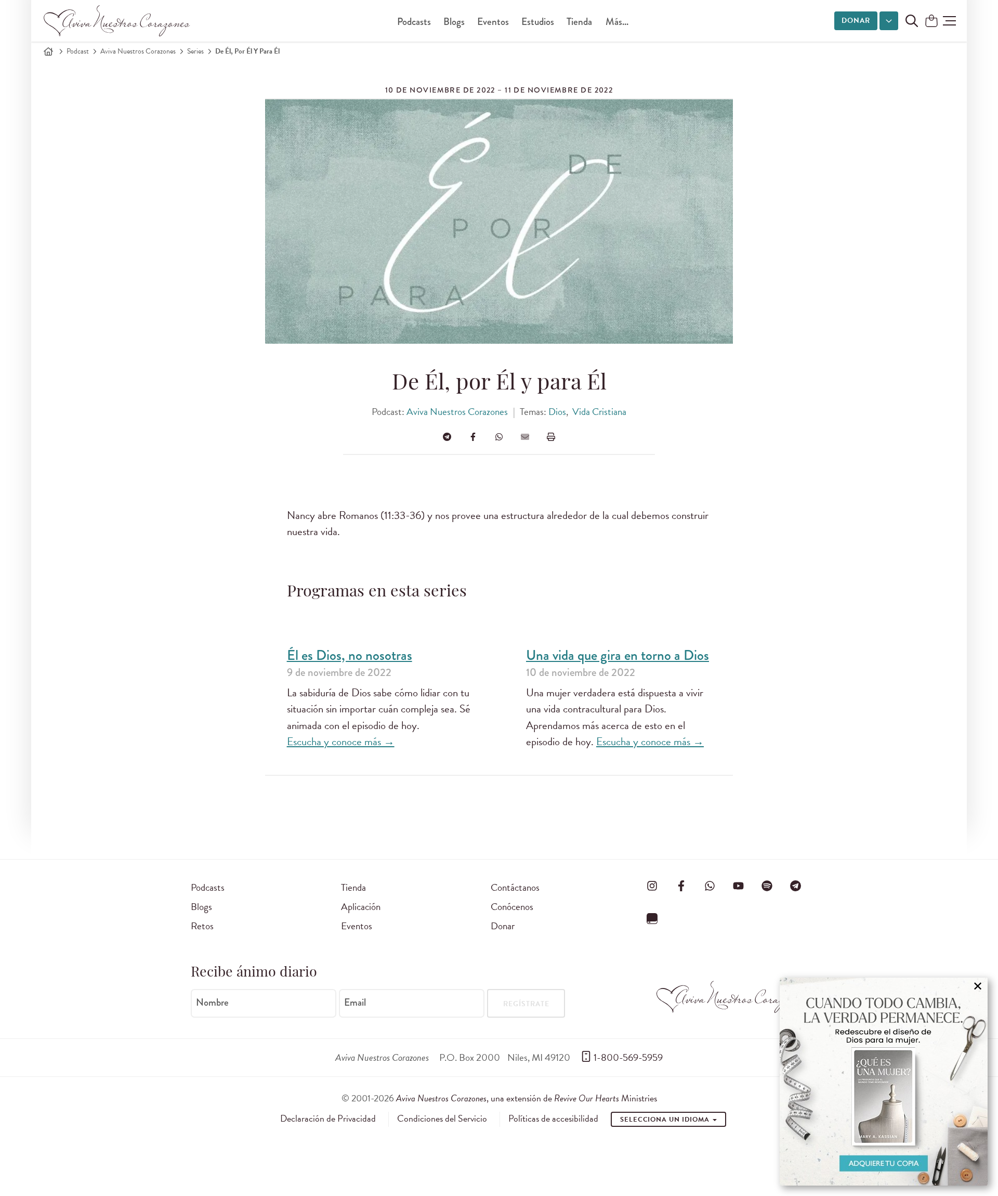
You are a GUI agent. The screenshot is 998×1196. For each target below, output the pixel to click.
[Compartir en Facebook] (473, 437)
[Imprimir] (551, 437)
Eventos (493, 22)
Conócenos (512, 906)
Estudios (537, 22)
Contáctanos (515, 887)
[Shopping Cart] (931, 22)
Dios (557, 411)
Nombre (212, 1002)
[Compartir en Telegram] (447, 437)
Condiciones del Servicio (442, 1118)
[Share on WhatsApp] (499, 437)
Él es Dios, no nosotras (349, 655)
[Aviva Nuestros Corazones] (117, 20)
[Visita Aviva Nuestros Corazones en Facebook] (680, 885)
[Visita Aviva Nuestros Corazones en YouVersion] (652, 918)
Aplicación (360, 906)
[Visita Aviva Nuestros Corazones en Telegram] (795, 885)
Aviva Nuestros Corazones (138, 51)
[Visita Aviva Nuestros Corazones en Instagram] (652, 885)
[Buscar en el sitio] (911, 21)
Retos (202, 925)
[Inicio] (48, 51)
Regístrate (526, 1003)
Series (195, 51)
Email (355, 1002)
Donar (856, 20)
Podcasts (414, 22)
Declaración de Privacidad (328, 1118)
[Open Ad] (884, 1082)
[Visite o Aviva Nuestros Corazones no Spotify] (767, 885)
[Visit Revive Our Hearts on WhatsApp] (709, 885)
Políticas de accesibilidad (553, 1118)
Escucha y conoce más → (341, 741)
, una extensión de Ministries (526, 1098)
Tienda (579, 22)
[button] (949, 21)
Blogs (454, 22)
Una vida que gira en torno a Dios (617, 655)
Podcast (78, 51)
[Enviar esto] (525, 437)
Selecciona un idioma (666, 1119)
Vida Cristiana (599, 411)
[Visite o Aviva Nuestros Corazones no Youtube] (738, 885)
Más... (617, 22)
